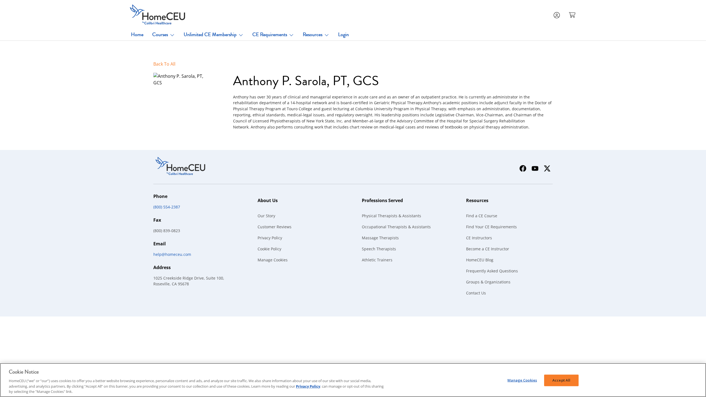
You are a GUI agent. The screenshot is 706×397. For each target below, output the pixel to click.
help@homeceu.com (172, 254)
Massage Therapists (380, 237)
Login (343, 34)
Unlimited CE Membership (210, 34)
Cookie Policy (269, 248)
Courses (160, 34)
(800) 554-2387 (166, 207)
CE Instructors (479, 237)
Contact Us (476, 293)
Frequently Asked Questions (492, 270)
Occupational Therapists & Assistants (396, 226)
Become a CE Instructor (487, 248)
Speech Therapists (379, 248)
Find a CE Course (481, 215)
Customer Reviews (275, 226)
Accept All (561, 380)
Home (137, 34)
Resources (312, 34)
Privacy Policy (270, 237)
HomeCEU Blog (479, 259)
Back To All (164, 64)
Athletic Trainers (377, 259)
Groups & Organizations (488, 282)
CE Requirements (269, 34)
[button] (573, 15)
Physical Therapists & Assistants (391, 215)
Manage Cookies (273, 259)
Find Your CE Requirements (491, 226)
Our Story (266, 215)
